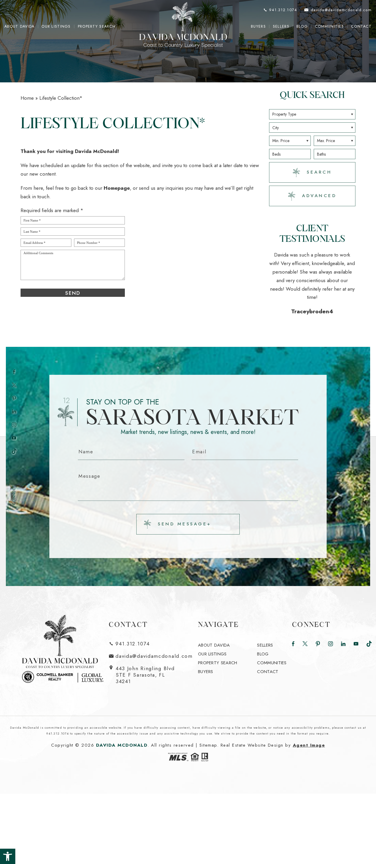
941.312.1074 (132, 627)
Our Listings (55, 27)
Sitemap (208, 728)
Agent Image (309, 728)
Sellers (281, 27)
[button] (7, 856)
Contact (361, 27)
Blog (302, 27)
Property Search (96, 27)
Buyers (258, 27)
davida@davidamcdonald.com (154, 639)
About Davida (19, 27)
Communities (329, 27)
